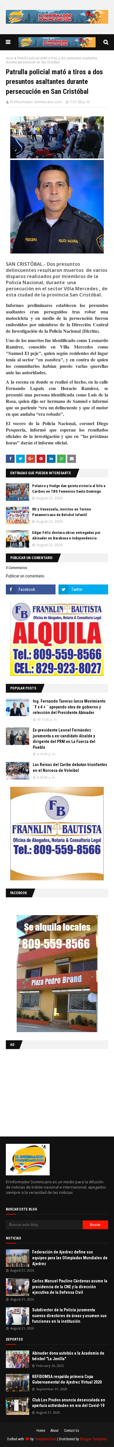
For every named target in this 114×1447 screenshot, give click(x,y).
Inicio (10, 58)
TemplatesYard (45, 1439)
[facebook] (31, 589)
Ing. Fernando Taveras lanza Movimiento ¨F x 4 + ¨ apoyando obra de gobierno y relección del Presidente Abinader (69, 707)
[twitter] (83, 589)
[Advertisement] (42, 1091)
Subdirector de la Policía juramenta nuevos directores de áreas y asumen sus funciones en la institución (69, 1316)
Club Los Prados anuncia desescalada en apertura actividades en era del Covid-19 (68, 1403)
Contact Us (71, 1431)
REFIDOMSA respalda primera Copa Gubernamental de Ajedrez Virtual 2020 (67, 1379)
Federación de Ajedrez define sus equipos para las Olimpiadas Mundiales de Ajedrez (70, 1258)
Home (41, 1431)
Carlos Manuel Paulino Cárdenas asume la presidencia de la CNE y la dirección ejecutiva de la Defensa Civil (69, 1287)
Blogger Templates (93, 1439)
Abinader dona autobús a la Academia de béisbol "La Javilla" (68, 1356)
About (54, 1431)
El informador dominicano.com (36, 101)
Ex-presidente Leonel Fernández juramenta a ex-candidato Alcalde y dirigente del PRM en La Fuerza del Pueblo (64, 739)
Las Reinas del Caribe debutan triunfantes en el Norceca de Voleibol (70, 767)
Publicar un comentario (25, 576)
